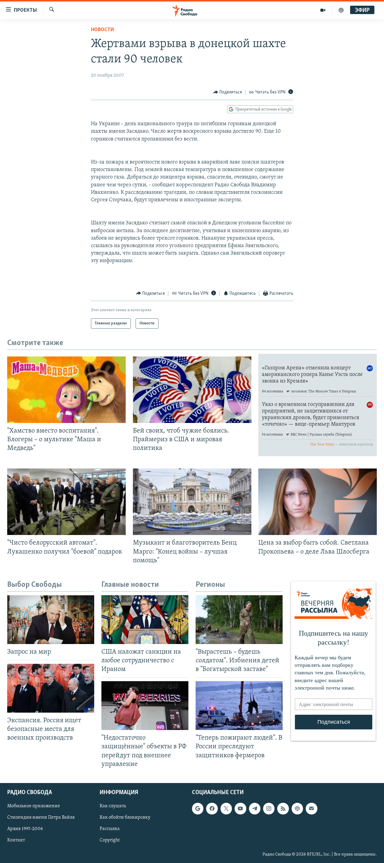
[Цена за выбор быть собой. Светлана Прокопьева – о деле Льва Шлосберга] (317, 501)
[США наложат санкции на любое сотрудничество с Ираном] (144, 619)
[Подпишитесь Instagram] (268, 808)
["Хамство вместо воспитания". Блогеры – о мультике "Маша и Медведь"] (66, 389)
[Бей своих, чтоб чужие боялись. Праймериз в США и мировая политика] (192, 389)
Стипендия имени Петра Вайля (41, 817)
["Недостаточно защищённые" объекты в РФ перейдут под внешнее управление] (144, 705)
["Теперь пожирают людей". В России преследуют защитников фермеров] (239, 705)
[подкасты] (341, 10)
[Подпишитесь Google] (197, 808)
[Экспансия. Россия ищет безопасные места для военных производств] (50, 688)
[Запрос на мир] (50, 619)
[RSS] (283, 808)
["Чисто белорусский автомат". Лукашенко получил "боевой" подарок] (66, 501)
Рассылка (110, 828)
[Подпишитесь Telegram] (254, 808)
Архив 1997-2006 (25, 828)
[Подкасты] (297, 808)
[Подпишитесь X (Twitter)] (226, 808)
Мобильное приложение (33, 806)
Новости (102, 30)
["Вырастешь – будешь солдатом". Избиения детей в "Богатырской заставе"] (239, 619)
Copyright (110, 840)
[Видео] (323, 10)
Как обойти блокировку (125, 817)
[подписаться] (311, 808)
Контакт (16, 840)
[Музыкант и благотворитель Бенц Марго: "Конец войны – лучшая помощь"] (192, 501)
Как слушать (113, 806)
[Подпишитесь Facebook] (212, 808)
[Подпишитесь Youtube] (240, 808)
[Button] (227, 92)
